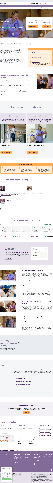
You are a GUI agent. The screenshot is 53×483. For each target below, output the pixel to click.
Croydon (20, 340)
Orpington (43, 340)
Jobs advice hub (37, 460)
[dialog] (6, 474)
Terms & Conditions (17, 469)
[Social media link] (45, 456)
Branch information (35, 52)
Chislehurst (32, 342)
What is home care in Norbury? (20, 364)
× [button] (11, 467)
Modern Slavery (32, 469)
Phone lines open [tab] (23, 428)
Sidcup (19, 342)
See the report (36, 256)
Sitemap (37, 469)
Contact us (16, 462)
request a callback (15, 0)
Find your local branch (38, 464)
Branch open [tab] (30, 428)
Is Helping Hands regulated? (19, 387)
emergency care (3, 54)
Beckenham (32, 340)
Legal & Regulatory (25, 469)
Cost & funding (37, 456)
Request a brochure (35, 62)
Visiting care (26, 457)
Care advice (36, 457)
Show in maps (16, 460)
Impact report (36, 466)
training (44, 326)
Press (35, 463)
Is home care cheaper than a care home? (22, 384)
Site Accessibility (47, 469)
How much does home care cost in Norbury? (22, 381)
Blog (35, 461)
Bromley (43, 18)
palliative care (17, 53)
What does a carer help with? (19, 378)
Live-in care (24, 288)
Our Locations (12, 450)
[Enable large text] (52, 470)
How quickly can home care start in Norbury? (22, 390)
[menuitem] (6, 6)
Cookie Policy (3, 477)
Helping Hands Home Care (4, 450)
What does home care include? (20, 375)
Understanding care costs (37, 57)
